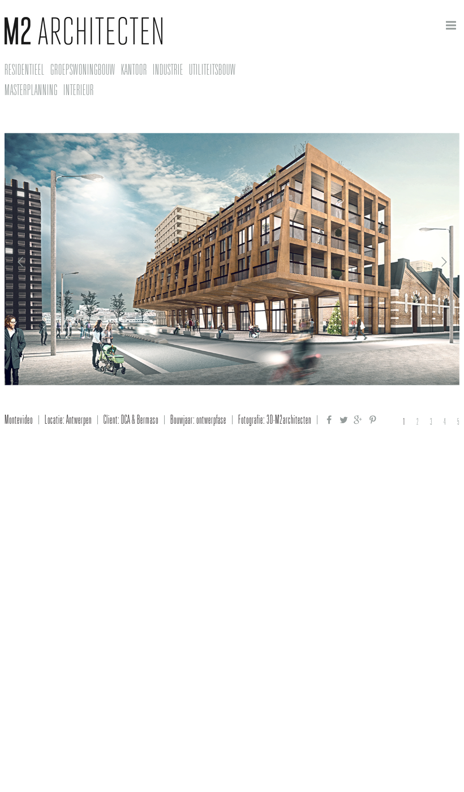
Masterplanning (31, 90)
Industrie (168, 69)
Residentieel (25, 69)
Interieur (78, 90)
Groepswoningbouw (82, 69)
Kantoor (134, 69)
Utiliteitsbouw (212, 69)
